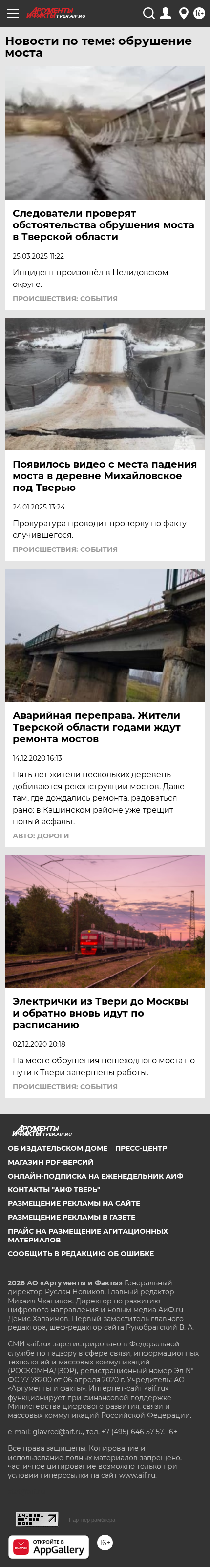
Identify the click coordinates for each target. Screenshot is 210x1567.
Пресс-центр (141, 1148)
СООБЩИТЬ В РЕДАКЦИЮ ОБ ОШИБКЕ (81, 1253)
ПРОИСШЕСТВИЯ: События (65, 298)
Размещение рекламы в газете (71, 1217)
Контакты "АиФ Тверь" (54, 1189)
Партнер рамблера (92, 1520)
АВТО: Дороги (41, 836)
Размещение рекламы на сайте (74, 1203)
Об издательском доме (57, 1148)
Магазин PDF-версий (51, 1162)
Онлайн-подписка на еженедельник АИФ (95, 1176)
